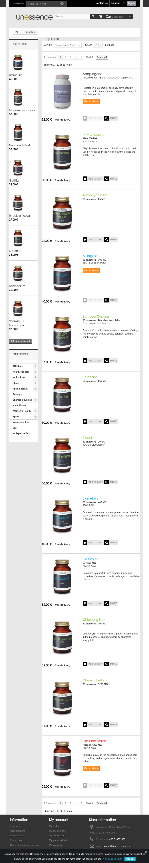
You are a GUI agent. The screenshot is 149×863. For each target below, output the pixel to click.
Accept (130, 859)
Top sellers (20, 44)
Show (88, 45)
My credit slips (57, 830)
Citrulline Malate (95, 741)
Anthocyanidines (96, 195)
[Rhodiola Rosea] (18, 203)
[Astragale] (62, 273)
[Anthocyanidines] (62, 213)
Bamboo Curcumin (97, 316)
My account (58, 820)
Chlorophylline (94, 620)
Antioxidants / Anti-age (20, 391)
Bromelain (15, 75)
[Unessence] (34, 17)
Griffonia (14, 251)
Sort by (48, 45)
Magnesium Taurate (22, 110)
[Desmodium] (18, 273)
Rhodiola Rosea (19, 216)
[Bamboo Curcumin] (62, 334)
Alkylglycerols (93, 134)
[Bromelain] (62, 516)
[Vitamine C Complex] (18, 308)
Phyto (16, 383)
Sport (16, 416)
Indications (19, 377)
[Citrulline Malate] (62, 759)
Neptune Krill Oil (19, 145)
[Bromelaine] (18, 62)
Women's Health (22, 411)
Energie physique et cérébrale (22, 402)
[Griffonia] (18, 238)
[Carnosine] (62, 577)
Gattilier (14, 181)
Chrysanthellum (95, 680)
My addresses (57, 835)
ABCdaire (18, 366)
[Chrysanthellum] (62, 698)
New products (17, 830)
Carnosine (90, 559)
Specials (15, 826)
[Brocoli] (62, 455)
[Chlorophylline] (62, 637)
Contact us (102, 3)
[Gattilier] (18, 168)
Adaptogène (92, 74)
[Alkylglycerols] (62, 152)
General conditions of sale (25, 845)
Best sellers (16, 835)
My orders (54, 826)
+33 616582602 (117, 839)
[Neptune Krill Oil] (18, 132)
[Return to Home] (16, 32)
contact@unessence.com (116, 846)
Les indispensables (21, 430)
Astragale (90, 256)
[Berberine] (62, 395)
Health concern (21, 371)
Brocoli (88, 438)
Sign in (131, 3)
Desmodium (17, 286)
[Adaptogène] (62, 92)
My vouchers (56, 845)
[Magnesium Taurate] (18, 97)
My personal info (58, 840)
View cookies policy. (112, 859)
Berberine (90, 377)
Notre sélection (21, 422)
